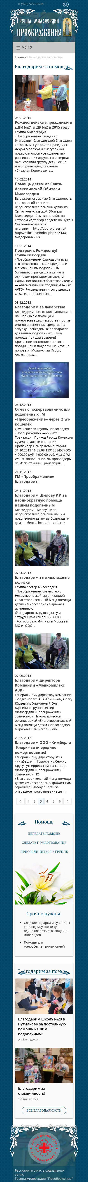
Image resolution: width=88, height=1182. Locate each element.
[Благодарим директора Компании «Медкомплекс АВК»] (42, 651)
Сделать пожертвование (44, 842)
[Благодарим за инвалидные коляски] (42, 548)
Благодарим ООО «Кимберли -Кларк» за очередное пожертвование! (43, 747)
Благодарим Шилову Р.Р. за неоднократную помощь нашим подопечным (41, 500)
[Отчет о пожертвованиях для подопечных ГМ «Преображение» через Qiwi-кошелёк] (42, 380)
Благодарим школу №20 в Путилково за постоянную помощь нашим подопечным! (42, 1026)
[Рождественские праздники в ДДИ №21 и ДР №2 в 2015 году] (42, 93)
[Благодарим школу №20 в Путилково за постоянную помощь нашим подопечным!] (44, 996)
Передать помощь (44, 833)
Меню (27, 47)
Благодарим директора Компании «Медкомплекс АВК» (40, 685)
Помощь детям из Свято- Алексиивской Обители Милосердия (38, 188)
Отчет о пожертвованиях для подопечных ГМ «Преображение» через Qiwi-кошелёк (42, 417)
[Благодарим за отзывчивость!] (44, 1065)
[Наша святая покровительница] (67, 27)
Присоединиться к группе (44, 851)
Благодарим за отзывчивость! (31, 1091)
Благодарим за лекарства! (40, 307)
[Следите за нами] (44, 12)
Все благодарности (44, 1110)
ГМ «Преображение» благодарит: (34, 479)
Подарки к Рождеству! (36, 250)
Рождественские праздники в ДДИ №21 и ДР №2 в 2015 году (43, 125)
